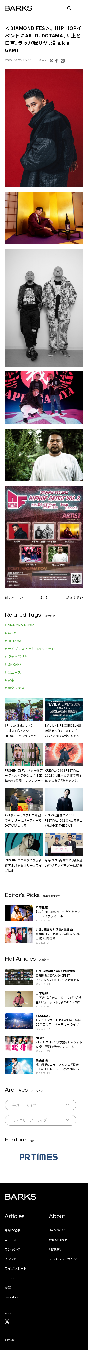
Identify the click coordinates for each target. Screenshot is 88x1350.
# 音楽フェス (14, 688)
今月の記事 (12, 1230)
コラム (9, 1278)
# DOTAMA (13, 640)
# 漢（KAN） (13, 664)
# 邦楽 (9, 680)
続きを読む (74, 597)
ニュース (11, 1240)
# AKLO (11, 633)
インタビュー (14, 1259)
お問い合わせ (58, 1240)
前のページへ (15, 597)
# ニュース (13, 672)
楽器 (8, 1287)
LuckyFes (11, 1297)
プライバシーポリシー (64, 1259)
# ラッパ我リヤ (16, 656)
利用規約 (55, 1249)
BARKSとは (57, 1230)
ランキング (12, 1249)
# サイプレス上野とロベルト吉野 (30, 648)
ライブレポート (15, 1268)
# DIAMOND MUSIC (19, 625)
